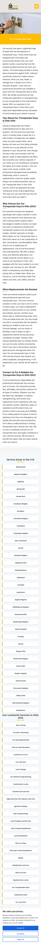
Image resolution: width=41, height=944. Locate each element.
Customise (20, 934)
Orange (21, 636)
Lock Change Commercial (21, 821)
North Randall (20, 629)
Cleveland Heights (20, 518)
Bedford (21, 482)
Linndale (20, 585)
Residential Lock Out (21, 865)
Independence (20, 570)
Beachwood (20, 467)
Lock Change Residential (20, 828)
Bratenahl (21, 489)
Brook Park (20, 496)
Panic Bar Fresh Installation (21, 850)
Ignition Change (20, 806)
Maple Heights (20, 600)
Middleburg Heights (21, 607)
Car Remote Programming (20, 777)
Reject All (20, 939)
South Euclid (21, 681)
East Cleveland (21, 541)
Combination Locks (20, 784)
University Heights (20, 688)
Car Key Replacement (20, 740)
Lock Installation (20, 836)
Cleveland (21, 526)
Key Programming (20, 814)
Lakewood (21, 577)
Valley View (20, 695)
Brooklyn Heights (21, 504)
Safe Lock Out (20, 873)
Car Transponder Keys (20, 887)
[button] (36, 6)
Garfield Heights (20, 555)
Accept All (20, 928)
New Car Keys (20, 843)
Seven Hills (20, 666)
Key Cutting (21, 725)
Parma (20, 644)
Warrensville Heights (20, 703)
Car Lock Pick (21, 902)
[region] (20, 926)
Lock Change (21, 769)
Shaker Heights (21, 673)
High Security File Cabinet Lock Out (21, 799)
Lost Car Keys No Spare (21, 747)
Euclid (20, 548)
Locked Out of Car (21, 755)
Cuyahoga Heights (20, 533)
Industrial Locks (20, 895)
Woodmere (20, 710)
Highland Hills (20, 563)
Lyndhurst (21, 592)
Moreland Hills (20, 614)
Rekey (20, 858)
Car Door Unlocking (20, 732)
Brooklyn (20, 511)
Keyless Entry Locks (20, 880)
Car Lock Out (21, 762)
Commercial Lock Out (20, 791)
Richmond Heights (20, 659)
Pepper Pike (20, 651)
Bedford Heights (20, 474)
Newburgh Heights (20, 622)
